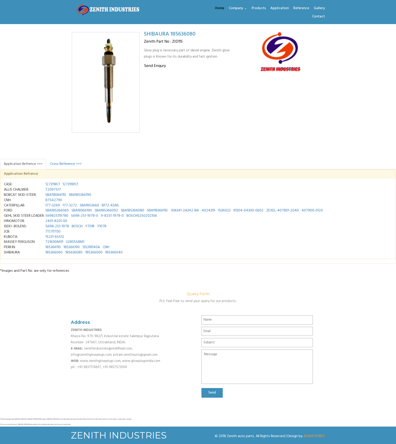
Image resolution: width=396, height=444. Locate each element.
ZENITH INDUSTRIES (119, 435)
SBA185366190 (80, 195)
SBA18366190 (82, 211)
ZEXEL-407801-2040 (282, 211)
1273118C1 (52, 184)
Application (279, 8)
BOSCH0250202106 (141, 216)
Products (259, 8)
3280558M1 (75, 242)
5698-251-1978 (57, 226)
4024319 (208, 211)
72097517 (53, 190)
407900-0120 (312, 211)
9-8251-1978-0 (112, 216)
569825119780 (56, 216)
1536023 (224, 211)
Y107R (101, 226)
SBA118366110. (157, 211)
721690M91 (54, 242)
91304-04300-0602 (248, 211)
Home (219, 8)
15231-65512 (54, 237)
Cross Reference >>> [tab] (66, 164)
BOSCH (77, 226)
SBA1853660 (89, 205)
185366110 (53, 247)
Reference (301, 8)
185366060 (54, 252)
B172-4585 (110, 205)
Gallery (319, 8)
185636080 (73, 252)
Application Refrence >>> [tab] (23, 164)
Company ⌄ (238, 8)
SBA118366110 (55, 195)
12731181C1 (70, 184)
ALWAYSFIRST (314, 436)
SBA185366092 (106, 211)
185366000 (93, 252)
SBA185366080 (132, 211)
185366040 (114, 252)
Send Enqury (155, 66)
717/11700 (52, 232)
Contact (318, 16)
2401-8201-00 (56, 221)
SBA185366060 (57, 211)
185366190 (71, 247)
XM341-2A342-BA (185, 211)
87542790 (53, 200)
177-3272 (70, 205)
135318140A (91, 247)
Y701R (89, 226)
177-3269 (52, 205)
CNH (106, 247)
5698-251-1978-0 (84, 216)
